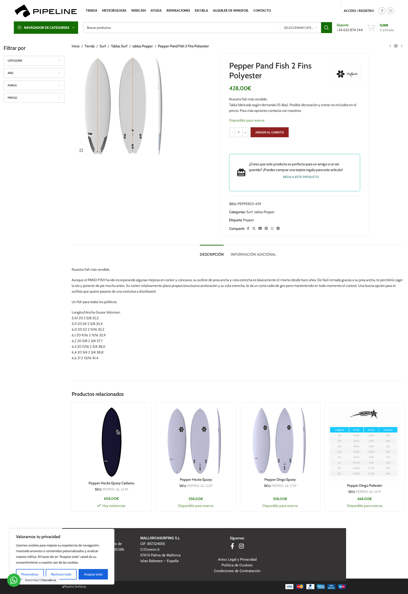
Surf (103, 46)
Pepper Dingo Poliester (364, 485)
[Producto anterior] (390, 46)
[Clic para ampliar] (81, 150)
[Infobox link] (350, 27)
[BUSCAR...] (326, 27)
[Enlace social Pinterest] (266, 228)
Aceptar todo (93, 574)
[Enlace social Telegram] (278, 228)
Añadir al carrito (269, 132)
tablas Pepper (142, 46)
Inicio (76, 46)
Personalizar (29, 574)
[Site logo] (45, 10)
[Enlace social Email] (260, 228)
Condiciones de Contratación (237, 571)
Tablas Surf (119, 46)
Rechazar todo (61, 574)
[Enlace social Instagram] (390, 10)
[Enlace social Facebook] (382, 10)
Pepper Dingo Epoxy (280, 479)
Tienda (90, 46)
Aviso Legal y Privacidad (237, 559)
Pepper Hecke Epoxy (196, 479)
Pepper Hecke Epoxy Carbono (111, 483)
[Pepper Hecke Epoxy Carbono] (111, 442)
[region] (62, 556)
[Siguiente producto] (401, 46)
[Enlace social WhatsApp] (272, 228)
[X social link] (254, 228)
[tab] (212, 252)
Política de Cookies (237, 565)
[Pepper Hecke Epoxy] (196, 440)
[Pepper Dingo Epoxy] (280, 440)
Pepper (248, 220)
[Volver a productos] (396, 46)
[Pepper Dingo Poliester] (364, 443)
